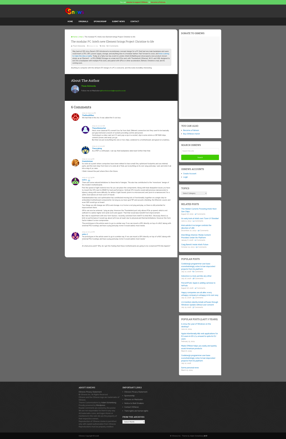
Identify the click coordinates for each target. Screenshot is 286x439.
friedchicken (87, 161)
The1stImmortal (99, 128)
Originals (83, 21)
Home (70, 21)
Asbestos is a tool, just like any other (196, 276)
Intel (81, 37)
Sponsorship (100, 21)
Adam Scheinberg (108, 403)
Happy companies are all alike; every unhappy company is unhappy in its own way (199, 293)
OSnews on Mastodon (133, 399)
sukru (84, 180)
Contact (134, 21)
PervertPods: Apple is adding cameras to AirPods (198, 284)
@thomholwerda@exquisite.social (113, 91)
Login (185, 177)
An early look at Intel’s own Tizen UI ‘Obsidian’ (200, 218)
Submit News (118, 21)
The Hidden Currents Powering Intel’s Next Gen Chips (199, 210)
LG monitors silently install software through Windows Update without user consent (199, 303)
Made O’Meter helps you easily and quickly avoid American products (199, 347)
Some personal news (190, 368)
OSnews (82, 436)
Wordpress (100, 405)
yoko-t (85, 234)
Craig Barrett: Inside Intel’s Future (194, 244)
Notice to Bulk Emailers (134, 403)
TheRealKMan (88, 115)
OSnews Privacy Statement (90, 392)
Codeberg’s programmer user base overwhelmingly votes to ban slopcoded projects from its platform (198, 266)
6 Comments (113, 46)
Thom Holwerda (79, 46)
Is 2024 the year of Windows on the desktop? (196, 325)
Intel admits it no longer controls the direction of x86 (196, 226)
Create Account (189, 174)
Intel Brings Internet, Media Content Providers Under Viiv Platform (196, 236)
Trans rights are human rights (136, 411)
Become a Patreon (191, 130)
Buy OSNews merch (191, 134)
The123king (97, 148)
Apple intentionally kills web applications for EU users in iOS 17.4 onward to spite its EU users (199, 336)
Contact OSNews (131, 407)
